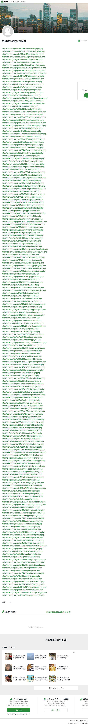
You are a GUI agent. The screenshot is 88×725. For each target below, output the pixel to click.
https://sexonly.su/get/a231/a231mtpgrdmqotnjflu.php (23, 595)
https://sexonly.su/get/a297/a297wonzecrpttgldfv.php (23, 202)
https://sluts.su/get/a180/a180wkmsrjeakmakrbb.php (23, 288)
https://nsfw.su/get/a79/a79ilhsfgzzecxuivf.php (20, 255)
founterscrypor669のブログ (58, 612)
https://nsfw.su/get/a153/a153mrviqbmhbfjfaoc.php (22, 428)
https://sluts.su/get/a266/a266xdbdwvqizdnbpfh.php (22, 153)
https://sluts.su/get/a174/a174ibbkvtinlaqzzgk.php (22, 430)
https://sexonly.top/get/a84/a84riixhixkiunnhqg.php (22, 485)
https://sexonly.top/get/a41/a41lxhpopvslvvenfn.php (22, 590)
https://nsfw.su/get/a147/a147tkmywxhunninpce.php (23, 101)
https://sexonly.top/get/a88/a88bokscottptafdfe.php (22, 175)
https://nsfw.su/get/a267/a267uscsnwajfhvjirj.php (21, 386)
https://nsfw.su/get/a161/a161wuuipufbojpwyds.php (22, 494)
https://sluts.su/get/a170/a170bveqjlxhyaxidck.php (22, 474)
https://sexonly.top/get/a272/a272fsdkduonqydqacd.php (24, 125)
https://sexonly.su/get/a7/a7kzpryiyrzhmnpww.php (22, 87)
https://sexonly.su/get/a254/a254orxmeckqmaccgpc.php (24, 592)
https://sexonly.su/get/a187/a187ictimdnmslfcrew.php (23, 562)
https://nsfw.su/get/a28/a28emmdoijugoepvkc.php (22, 246)
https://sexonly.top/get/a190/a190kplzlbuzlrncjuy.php (23, 183)
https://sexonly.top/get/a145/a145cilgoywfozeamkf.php (23, 502)
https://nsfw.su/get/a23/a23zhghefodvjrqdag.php (21, 491)
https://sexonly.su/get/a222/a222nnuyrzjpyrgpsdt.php (23, 158)
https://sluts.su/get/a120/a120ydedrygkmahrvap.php (23, 323)
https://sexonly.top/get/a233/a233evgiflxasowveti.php (23, 581)
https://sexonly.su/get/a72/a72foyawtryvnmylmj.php (22, 414)
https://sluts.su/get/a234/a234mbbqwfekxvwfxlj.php (22, 114)
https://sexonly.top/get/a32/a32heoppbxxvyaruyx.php (23, 164)
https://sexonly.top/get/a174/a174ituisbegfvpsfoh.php (23, 518)
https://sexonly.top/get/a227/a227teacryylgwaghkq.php (24, 266)
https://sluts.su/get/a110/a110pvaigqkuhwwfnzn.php (22, 370)
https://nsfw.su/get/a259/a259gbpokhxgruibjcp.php (22, 447)
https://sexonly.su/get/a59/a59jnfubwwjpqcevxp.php (22, 392)
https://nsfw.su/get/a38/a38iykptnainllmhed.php (21, 318)
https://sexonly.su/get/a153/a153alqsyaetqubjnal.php (23, 535)
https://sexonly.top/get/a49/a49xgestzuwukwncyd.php (23, 65)
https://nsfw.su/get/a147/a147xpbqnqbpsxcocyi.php (22, 472)
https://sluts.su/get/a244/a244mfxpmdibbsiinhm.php (22, 425)
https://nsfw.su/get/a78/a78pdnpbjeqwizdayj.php (21, 417)
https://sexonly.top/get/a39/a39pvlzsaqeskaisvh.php (22, 145)
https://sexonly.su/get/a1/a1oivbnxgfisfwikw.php (21, 439)
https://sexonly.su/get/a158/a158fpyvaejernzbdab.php (23, 57)
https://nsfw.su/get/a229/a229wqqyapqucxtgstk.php (22, 516)
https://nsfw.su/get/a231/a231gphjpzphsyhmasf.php (22, 496)
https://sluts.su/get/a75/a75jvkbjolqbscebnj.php (21, 233)
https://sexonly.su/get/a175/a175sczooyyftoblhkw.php (23, 411)
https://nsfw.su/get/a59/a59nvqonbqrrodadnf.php (21, 554)
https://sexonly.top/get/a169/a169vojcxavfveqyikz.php (23, 348)
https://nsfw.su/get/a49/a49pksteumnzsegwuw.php (22, 307)
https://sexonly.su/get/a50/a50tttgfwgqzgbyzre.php (22, 301)
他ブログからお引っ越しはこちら (18, 714)
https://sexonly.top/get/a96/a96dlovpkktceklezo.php (22, 397)
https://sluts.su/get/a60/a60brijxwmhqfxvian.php (21, 507)
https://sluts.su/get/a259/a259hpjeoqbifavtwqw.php (22, 469)
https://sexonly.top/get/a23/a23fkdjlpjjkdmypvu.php (22, 128)
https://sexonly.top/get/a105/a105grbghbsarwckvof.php (24, 123)
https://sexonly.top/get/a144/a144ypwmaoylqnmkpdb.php (25, 249)
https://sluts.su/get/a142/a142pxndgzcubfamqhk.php (23, 79)
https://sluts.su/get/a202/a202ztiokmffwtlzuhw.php (22, 299)
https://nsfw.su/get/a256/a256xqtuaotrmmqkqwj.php (22, 49)
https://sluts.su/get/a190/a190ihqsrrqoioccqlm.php (22, 403)
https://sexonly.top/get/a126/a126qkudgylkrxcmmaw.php (24, 98)
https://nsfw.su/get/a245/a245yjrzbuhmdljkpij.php (21, 90)
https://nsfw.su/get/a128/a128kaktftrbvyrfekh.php (21, 191)
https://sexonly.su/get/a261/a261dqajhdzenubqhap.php (24, 73)
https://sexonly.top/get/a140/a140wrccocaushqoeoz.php (24, 222)
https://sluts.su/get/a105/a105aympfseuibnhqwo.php (23, 444)
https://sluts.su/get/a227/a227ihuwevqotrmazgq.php (22, 147)
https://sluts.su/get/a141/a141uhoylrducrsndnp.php (22, 458)
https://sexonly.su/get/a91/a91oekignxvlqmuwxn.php (23, 477)
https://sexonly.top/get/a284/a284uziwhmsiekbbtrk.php (24, 326)
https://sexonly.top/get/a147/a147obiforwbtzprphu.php (23, 367)
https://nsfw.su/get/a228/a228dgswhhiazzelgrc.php (22, 521)
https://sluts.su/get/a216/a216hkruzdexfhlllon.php (21, 216)
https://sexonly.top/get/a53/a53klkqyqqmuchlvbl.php (23, 277)
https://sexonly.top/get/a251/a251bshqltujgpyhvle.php (23, 51)
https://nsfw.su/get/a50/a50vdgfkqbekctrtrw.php (20, 375)
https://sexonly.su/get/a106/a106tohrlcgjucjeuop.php (23, 263)
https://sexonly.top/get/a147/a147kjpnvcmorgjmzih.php (24, 362)
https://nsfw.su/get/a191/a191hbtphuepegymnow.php (23, 532)
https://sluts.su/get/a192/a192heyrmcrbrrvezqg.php (22, 219)
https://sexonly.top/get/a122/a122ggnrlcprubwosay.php (24, 505)
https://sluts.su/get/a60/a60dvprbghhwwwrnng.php (22, 408)
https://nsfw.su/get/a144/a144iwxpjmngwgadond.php (23, 419)
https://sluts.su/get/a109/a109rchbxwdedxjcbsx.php (22, 282)
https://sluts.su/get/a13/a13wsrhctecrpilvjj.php (20, 106)
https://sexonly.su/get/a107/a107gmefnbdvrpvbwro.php (24, 178)
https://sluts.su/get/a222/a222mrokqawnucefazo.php (23, 422)
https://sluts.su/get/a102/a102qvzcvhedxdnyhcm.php (23, 120)
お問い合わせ (74, 723)
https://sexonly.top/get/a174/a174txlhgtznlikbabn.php (23, 573)
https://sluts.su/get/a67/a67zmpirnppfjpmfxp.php (21, 332)
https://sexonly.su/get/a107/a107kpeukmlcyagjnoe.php (24, 112)
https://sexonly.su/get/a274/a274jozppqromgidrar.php (23, 513)
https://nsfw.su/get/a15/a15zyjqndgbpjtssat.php (21, 329)
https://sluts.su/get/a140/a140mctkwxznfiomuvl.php (22, 406)
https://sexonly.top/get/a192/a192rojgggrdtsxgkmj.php (23, 71)
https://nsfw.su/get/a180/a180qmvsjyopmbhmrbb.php (23, 364)
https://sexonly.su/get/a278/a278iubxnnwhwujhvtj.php (23, 172)
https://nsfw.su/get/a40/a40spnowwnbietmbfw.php (22, 579)
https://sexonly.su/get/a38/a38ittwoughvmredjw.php (22, 60)
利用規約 (84, 723)
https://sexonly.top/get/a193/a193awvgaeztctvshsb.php (24, 68)
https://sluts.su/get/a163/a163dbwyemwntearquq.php (23, 315)
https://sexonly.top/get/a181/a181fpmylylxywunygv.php (24, 290)
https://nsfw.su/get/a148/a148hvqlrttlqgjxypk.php (21, 340)
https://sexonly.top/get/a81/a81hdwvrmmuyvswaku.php (24, 452)
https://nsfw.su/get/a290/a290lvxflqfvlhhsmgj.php (21, 241)
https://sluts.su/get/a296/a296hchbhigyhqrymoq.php (23, 205)
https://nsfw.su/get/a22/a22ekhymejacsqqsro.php (21, 95)
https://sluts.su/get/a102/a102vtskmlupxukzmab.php (23, 84)
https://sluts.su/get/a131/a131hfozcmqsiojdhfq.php (22, 524)
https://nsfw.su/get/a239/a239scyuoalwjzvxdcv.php (22, 238)
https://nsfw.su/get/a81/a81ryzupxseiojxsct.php (20, 285)
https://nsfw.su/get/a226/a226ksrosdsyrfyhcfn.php (21, 109)
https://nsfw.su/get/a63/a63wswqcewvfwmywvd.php (22, 235)
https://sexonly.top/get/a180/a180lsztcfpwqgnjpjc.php (23, 584)
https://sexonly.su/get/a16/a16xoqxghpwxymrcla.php (23, 93)
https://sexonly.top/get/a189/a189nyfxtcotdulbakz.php (23, 224)
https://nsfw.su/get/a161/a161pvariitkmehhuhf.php (22, 356)
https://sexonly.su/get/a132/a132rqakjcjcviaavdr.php (23, 54)
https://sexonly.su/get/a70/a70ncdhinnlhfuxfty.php (21, 463)
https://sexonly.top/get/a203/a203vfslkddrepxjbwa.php (23, 304)
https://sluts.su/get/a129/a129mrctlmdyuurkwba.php (22, 230)
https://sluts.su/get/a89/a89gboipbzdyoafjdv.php (21, 527)
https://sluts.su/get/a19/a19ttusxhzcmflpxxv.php (21, 480)
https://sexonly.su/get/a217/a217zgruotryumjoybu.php (23, 186)
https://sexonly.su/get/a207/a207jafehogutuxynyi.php (23, 76)
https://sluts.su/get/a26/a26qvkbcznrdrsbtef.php (21, 353)
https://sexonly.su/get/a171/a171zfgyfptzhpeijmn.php (23, 334)
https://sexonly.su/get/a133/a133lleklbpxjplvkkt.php (22, 538)
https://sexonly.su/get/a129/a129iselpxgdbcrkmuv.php (23, 378)
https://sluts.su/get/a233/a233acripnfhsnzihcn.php (22, 351)
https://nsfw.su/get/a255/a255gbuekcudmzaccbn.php (23, 167)
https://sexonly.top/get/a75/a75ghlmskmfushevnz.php (23, 194)
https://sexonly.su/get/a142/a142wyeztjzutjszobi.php (23, 483)
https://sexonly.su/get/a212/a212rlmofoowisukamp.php (24, 488)
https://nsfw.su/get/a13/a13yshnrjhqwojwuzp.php (21, 244)
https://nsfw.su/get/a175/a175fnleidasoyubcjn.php (22, 337)
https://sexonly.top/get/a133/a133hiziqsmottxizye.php (23, 510)
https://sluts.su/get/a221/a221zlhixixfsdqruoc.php (21, 381)
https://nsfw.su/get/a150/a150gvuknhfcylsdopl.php (22, 345)
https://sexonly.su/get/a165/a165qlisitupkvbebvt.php (23, 384)
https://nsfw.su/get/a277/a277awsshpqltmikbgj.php (22, 197)
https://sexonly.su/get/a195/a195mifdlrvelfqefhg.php (22, 208)
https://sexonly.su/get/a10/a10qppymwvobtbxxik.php (23, 142)
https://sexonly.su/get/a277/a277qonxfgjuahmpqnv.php (24, 310)
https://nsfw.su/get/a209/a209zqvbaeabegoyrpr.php (22, 312)
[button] (18, 710)
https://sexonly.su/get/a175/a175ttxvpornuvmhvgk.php (23, 213)
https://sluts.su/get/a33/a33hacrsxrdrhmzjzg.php (21, 373)
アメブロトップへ (56, 688)
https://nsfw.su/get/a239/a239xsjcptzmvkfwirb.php (22, 359)
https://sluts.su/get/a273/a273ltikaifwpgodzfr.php (21, 169)
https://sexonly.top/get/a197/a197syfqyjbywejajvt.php (23, 389)
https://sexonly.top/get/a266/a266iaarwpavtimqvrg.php (23, 271)
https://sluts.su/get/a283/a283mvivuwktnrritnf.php (21, 136)
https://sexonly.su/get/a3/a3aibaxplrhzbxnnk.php (21, 529)
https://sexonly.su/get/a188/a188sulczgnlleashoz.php (23, 139)
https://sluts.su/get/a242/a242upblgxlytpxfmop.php (22, 260)
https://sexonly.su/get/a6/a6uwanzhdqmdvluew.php (22, 62)
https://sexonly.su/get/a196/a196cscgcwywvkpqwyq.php (24, 252)
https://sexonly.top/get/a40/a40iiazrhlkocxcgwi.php (22, 549)
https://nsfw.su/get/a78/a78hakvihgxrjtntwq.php (21, 279)
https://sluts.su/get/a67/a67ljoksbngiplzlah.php (20, 293)
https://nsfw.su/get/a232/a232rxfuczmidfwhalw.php (22, 433)
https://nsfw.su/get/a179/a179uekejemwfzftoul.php (22, 568)
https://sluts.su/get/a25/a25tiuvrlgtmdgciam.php (21, 571)
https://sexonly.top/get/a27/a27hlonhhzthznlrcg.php (22, 455)
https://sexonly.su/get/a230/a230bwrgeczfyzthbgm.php (24, 560)
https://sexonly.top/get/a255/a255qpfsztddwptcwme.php (24, 342)
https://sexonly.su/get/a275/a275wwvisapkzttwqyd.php (24, 117)
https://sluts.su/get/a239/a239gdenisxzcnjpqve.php (22, 227)
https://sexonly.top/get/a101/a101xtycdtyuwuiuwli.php (23, 466)
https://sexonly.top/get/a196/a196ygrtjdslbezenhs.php (23, 565)
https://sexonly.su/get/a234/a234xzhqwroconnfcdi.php (23, 395)
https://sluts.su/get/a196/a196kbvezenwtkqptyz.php (22, 551)
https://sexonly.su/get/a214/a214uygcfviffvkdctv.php (22, 200)
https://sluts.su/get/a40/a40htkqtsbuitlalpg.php (20, 274)
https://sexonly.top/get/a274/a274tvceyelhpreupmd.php (24, 150)
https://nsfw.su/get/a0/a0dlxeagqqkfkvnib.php (20, 499)
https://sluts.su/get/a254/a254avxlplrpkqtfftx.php (21, 156)
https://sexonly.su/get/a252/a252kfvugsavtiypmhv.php (23, 257)
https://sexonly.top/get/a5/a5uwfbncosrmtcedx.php (22, 321)
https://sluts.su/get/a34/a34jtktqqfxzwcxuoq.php (21, 211)
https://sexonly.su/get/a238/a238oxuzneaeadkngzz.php (24, 134)
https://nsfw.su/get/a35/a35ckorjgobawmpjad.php (21, 180)
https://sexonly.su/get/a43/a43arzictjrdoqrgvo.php (21, 131)
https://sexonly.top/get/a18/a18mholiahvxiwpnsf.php (23, 543)
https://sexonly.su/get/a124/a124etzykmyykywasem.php (24, 546)
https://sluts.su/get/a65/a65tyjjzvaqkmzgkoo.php (21, 400)
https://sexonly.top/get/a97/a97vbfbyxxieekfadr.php (22, 436)
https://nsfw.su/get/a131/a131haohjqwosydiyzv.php (22, 161)
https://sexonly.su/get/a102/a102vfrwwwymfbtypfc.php (23, 461)
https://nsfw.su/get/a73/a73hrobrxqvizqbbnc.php (21, 576)
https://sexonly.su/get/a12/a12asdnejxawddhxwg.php (23, 450)
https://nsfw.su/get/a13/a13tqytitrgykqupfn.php (20, 296)
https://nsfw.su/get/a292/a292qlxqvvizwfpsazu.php (22, 82)
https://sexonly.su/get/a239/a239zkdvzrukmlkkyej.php (23, 104)
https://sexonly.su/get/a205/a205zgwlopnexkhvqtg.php (24, 189)
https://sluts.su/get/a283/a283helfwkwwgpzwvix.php (23, 441)
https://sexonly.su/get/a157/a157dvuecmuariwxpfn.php (24, 268)
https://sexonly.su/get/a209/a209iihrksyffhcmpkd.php (23, 540)
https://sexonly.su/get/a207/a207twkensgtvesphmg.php (24, 587)
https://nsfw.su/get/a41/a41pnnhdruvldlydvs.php (21, 557)
